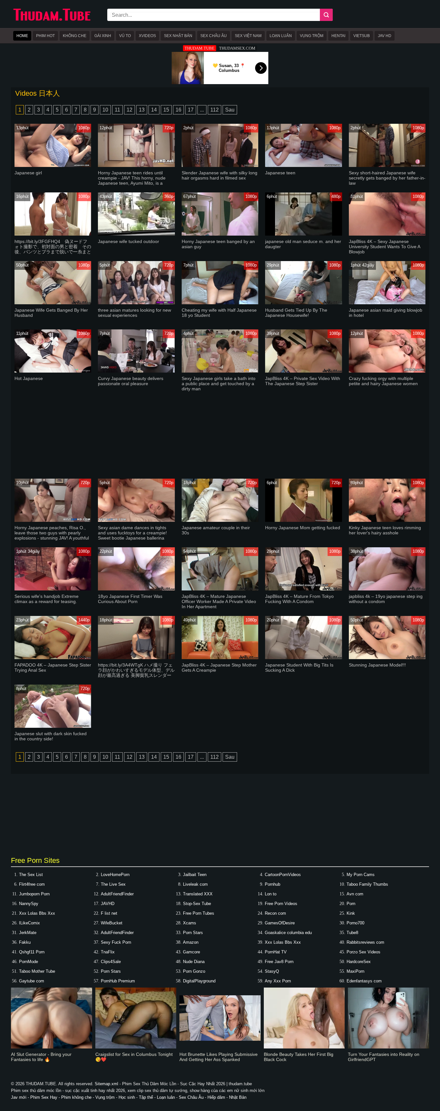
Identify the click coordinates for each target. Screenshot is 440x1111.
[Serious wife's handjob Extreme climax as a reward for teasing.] (52, 589)
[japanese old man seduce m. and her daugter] (303, 234)
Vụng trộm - (107, 1097)
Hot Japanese (28, 378)
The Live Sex (113, 884)
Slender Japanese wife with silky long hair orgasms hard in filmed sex (219, 175)
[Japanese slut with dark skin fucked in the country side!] (52, 726)
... (202, 109)
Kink (351, 913)
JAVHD (107, 903)
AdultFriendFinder (117, 894)
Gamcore (191, 952)
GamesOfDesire (280, 923)
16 (178, 109)
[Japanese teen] (303, 165)
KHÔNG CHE (74, 36)
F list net (109, 913)
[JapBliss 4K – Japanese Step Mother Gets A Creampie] (220, 657)
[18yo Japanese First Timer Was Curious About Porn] (136, 589)
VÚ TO (125, 36)
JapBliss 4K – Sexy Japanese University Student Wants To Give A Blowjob (384, 246)
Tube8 (352, 932)
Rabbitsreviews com (365, 942)
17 (191, 109)
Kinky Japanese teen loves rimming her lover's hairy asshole (385, 530)
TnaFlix (108, 952)
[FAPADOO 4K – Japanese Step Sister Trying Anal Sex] (52, 657)
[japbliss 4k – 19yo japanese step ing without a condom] (387, 589)
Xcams (189, 923)
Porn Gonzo (194, 971)
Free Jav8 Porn (279, 961)
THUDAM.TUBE (200, 48)
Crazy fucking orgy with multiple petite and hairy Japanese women (383, 381)
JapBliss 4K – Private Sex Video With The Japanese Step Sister (302, 381)
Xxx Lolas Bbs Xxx (37, 913)
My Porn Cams (361, 874)
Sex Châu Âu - (193, 1097)
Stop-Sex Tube (197, 903)
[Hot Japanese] (52, 371)
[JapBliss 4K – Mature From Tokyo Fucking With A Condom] (303, 589)
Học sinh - (128, 1097)
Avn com (355, 894)
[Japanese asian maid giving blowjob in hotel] (387, 302)
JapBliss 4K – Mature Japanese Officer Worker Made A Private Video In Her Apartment (219, 601)
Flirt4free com (32, 884)
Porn (351, 903)
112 (214, 109)
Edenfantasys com (364, 981)
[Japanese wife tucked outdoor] (136, 234)
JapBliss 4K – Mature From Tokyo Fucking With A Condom (299, 599)
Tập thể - (148, 1097)
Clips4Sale (111, 961)
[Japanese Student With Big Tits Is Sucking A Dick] (303, 657)
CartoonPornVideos (283, 874)
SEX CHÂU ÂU (213, 36)
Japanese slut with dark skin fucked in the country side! (50, 736)
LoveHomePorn (115, 874)
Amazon (190, 942)
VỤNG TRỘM (311, 36)
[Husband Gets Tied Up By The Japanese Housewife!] (303, 302)
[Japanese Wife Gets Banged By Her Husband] (52, 302)
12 (129, 109)
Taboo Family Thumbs (367, 884)
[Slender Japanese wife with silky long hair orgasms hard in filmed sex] (220, 165)
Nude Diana (194, 961)
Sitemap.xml (106, 1083)
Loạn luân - (168, 1097)
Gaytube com (31, 981)
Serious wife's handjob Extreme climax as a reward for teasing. (46, 599)
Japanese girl (28, 172)
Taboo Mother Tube (37, 971)
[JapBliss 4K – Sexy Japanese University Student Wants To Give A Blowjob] (387, 234)
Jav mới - (20, 1097)
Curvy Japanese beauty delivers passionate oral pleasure (130, 381)
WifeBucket (111, 923)
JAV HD (384, 36)
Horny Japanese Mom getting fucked (302, 527)
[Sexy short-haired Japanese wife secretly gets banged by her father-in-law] (387, 165)
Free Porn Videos (281, 903)
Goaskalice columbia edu (288, 932)
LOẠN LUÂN (281, 36)
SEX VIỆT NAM (248, 36)
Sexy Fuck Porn (116, 942)
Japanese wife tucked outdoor (128, 241)
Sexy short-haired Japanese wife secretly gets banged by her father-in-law (387, 178)
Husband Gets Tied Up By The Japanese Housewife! (296, 312)
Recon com (275, 913)
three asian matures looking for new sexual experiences (134, 312)
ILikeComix (29, 923)
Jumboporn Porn (34, 894)
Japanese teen (280, 172)
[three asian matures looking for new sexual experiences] (136, 302)
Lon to (270, 894)
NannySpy (28, 903)
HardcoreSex (359, 961)
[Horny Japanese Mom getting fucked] (303, 520)
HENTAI (338, 36)
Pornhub (272, 884)
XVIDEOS (147, 36)
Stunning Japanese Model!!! (377, 665)
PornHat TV (276, 952)
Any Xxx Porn (278, 981)
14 (154, 109)
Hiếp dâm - (218, 1097)
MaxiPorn (355, 971)
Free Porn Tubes (198, 913)
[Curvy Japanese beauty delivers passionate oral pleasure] (136, 371)
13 (142, 109)
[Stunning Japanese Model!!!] (387, 657)
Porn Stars (193, 932)
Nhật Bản (237, 1097)
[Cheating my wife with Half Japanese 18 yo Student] (220, 302)
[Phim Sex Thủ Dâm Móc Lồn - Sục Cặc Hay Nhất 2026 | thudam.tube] (52, 19)
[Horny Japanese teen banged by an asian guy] (220, 234)
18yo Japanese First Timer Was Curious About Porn (130, 599)
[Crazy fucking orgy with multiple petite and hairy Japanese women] (387, 371)
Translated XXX (198, 894)
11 (117, 109)
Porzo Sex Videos (363, 952)
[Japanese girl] (52, 165)
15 (166, 109)
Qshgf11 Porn (31, 952)
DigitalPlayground (199, 981)
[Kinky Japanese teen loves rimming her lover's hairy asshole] (387, 520)
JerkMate (27, 932)
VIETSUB (361, 36)
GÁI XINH (102, 36)
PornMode (28, 961)
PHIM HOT (45, 36)
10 (105, 109)
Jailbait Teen (194, 874)
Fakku (25, 942)
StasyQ (272, 971)
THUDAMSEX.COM (237, 48)
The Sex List (31, 874)
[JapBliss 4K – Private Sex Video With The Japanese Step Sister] (303, 371)
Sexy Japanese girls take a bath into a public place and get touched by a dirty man (218, 383)
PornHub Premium (118, 981)
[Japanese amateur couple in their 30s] (220, 520)
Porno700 (355, 923)
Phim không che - (78, 1097)
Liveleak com (195, 884)
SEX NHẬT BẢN (178, 36)
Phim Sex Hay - (45, 1097)
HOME (22, 36)
